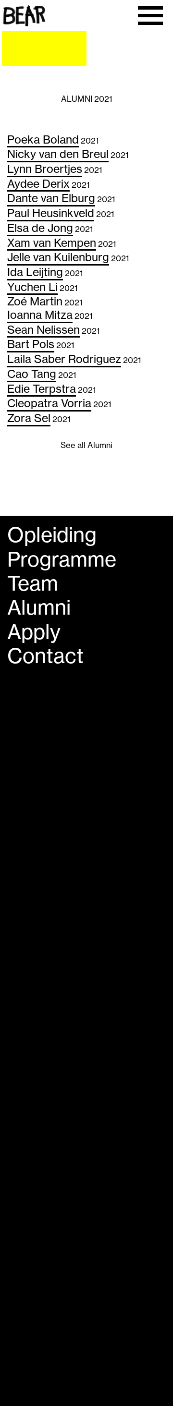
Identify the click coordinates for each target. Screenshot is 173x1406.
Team (32, 583)
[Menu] (150, 15)
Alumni (39, 607)
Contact (45, 656)
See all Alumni (86, 445)
